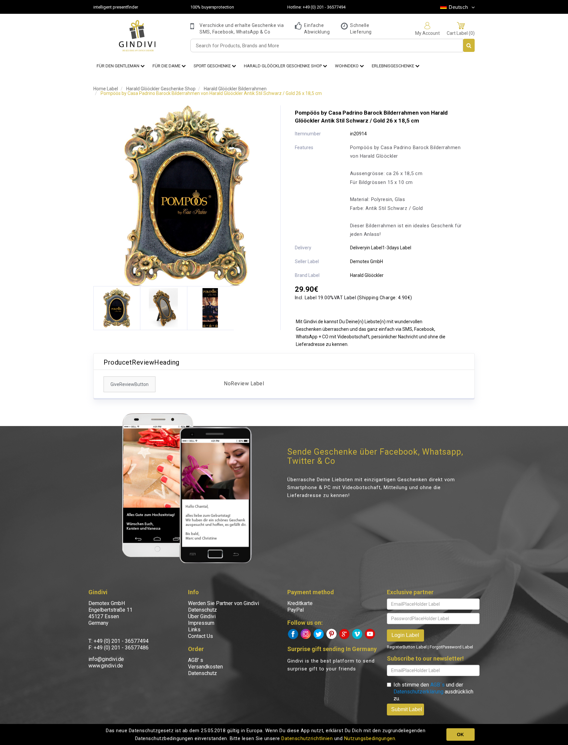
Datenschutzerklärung (418, 692)
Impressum (201, 623)
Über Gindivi (202, 616)
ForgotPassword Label (451, 646)
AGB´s (437, 685)
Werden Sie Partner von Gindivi (223, 603)
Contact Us (200, 636)
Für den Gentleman (118, 65)
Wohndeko (347, 65)
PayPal (295, 610)
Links (194, 629)
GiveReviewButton (129, 384)
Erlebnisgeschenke (393, 65)
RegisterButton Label (407, 646)
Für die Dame (167, 65)
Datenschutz (202, 610)
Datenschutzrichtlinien (307, 738)
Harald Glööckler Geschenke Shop (283, 65)
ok (460, 734)
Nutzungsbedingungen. (370, 738)
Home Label (105, 88)
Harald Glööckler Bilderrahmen (235, 88)
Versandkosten (205, 667)
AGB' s (195, 660)
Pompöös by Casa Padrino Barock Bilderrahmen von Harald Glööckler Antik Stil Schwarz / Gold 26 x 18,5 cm (211, 93)
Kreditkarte (300, 603)
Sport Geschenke (213, 65)
